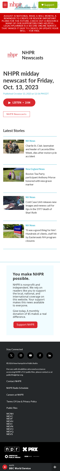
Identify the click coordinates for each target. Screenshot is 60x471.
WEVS (9, 434)
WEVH (9, 421)
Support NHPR (25, 324)
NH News (30, 140)
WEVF (9, 418)
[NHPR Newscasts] (12, 55)
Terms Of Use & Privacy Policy (21, 401)
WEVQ (9, 431)
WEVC (9, 416)
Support (49, 4)
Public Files (11, 408)
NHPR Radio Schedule (17, 388)
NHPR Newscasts (32, 55)
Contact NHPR (13, 381)
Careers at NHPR (15, 394)
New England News (35, 169)
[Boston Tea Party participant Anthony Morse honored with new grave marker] (13, 175)
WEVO (9, 429)
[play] (5, 467)
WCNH (9, 413)
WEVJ (9, 424)
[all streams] (56, 467)
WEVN (9, 426)
